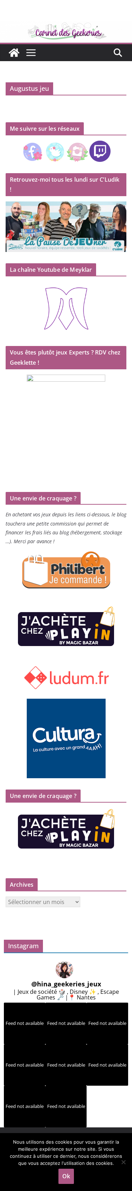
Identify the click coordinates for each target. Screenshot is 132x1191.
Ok (66, 1176)
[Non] (123, 1162)
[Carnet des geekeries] (66, 25)
